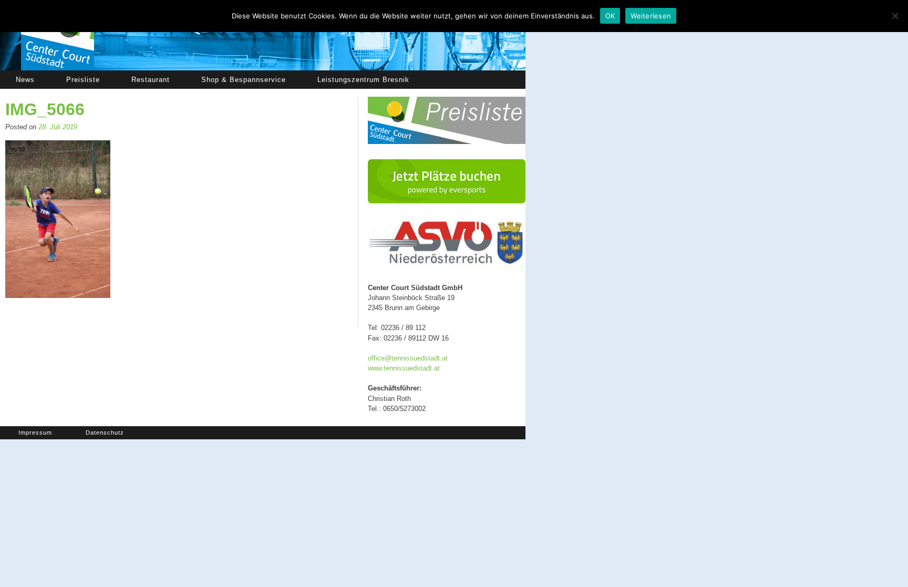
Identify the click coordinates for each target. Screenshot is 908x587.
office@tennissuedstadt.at (408, 358)
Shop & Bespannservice (243, 80)
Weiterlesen (651, 16)
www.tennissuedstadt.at (404, 368)
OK (610, 16)
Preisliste (83, 80)
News (25, 80)
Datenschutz (105, 432)
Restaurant (150, 80)
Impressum (35, 432)
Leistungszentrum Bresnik (363, 80)
